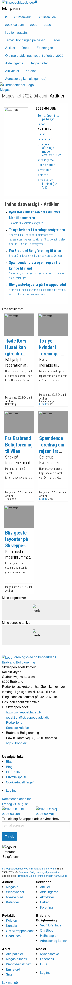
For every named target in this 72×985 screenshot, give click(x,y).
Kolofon (11, 920)
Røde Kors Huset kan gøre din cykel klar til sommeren (17, 353)
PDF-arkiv (13, 771)
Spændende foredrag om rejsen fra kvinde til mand (51, 451)
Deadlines (13, 935)
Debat (44, 902)
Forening (46, 907)
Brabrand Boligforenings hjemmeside (39, 872)
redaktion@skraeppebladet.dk (27, 717)
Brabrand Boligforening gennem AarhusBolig (42, 875)
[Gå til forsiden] (17, 84)
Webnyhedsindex (18, 964)
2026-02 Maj (48, 17)
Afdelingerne (49, 892)
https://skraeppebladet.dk (23, 712)
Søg (9, 974)
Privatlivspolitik (16, 777)
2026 (47, 24)
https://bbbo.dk (16, 743)
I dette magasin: (16, 32)
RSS (43, 964)
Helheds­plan (49, 935)
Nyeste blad (14, 897)
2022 (33, 24)
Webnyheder (15, 892)
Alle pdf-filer (14, 954)
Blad (9, 761)
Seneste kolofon (17, 727)
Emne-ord (13, 969)
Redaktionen (15, 722)
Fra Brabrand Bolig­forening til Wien (19, 444)
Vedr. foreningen (51, 925)
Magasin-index (16, 959)
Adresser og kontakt (54, 940)
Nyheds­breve (49, 954)
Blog (9, 766)
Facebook (47, 959)
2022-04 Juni (23, 17)
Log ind (11, 790)
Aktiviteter (47, 897)
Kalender (43, 404)
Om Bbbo (46, 930)
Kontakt (11, 925)
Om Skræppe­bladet (20, 930)
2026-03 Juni (14, 24)
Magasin (6, 89)
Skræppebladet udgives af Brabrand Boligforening (29, 868)
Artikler (45, 887)
